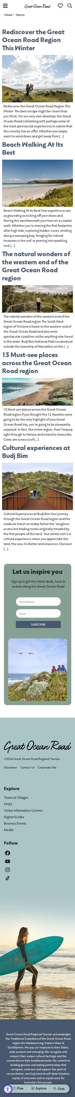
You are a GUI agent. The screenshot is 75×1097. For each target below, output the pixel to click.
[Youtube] (7, 861)
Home (8, 15)
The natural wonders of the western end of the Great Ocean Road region (36, 265)
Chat (61, 1088)
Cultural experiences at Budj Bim (36, 451)
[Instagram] (7, 869)
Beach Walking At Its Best (32, 148)
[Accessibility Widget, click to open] (7, 1089)
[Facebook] (7, 853)
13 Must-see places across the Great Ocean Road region (37, 362)
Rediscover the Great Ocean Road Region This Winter (33, 40)
